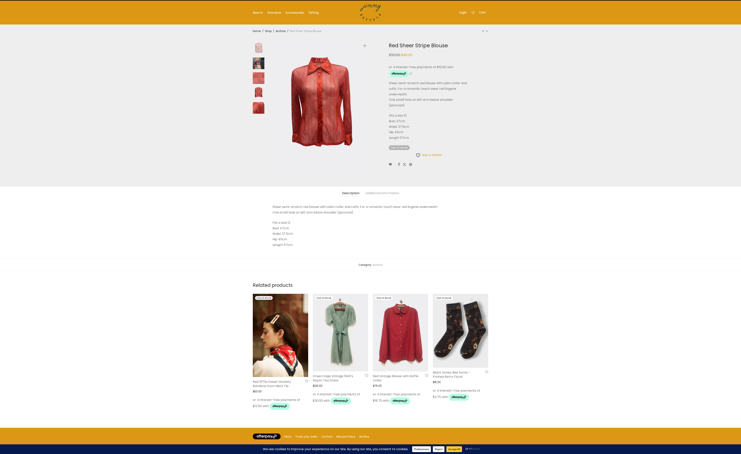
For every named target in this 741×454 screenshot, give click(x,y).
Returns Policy (346, 437)
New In (258, 12)
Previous (274, 109)
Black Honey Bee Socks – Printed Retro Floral (451, 374)
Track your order (306, 437)
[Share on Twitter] (404, 165)
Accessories (295, 12)
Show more (259, 407)
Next (365, 109)
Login (463, 12)
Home (257, 31)
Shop (268, 31)
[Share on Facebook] (399, 165)
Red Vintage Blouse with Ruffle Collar (395, 378)
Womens (274, 12)
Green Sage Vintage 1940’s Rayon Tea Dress (333, 378)
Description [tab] (351, 193)
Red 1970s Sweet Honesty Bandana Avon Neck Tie (272, 383)
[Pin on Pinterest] (411, 165)
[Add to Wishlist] (392, 164)
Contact (327, 437)
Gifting (314, 12)
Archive (281, 31)
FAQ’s (287, 437)
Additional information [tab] (382, 193)
